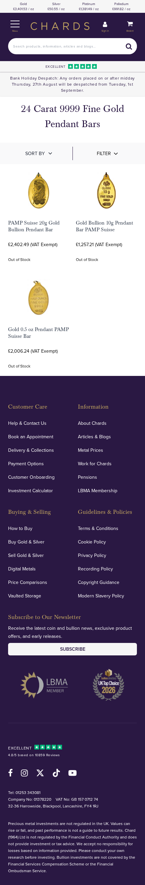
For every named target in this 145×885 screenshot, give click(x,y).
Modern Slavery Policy (101, 595)
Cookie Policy (92, 541)
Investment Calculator (30, 490)
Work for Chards (95, 463)
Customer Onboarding (31, 477)
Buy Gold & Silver (26, 541)
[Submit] (129, 46)
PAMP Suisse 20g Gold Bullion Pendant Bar (34, 226)
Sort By (35, 153)
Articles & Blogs (94, 436)
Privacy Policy (92, 555)
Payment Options (26, 463)
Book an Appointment (30, 436)
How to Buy (20, 528)
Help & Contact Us (27, 423)
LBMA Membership (97, 490)
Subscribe (72, 649)
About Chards (92, 423)
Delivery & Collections (31, 450)
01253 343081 (28, 792)
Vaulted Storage (24, 595)
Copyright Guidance (98, 582)
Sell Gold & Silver (26, 555)
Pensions (87, 477)
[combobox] (72, 46)
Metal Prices (90, 450)
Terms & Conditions (98, 528)
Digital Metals (22, 568)
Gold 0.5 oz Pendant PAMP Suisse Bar (38, 333)
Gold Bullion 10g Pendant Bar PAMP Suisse (104, 226)
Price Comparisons (27, 582)
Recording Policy (95, 568)
